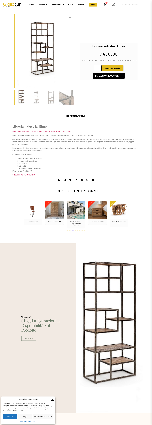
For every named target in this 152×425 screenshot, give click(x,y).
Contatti (80, 5)
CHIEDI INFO (29, 338)
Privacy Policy (32, 421)
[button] (52, 399)
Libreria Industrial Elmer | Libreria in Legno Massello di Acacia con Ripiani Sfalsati (41, 131)
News (70, 5)
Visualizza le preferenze (43, 417)
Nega (25, 417)
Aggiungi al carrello (112, 68)
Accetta (10, 417)
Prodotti (41, 5)
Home (31, 5)
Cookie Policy (23, 421)
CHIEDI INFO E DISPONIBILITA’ (23, 175)
